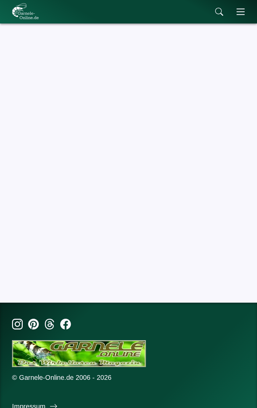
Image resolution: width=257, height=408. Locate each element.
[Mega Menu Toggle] (240, 11)
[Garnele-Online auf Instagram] (17, 325)
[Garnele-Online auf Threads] (49, 325)
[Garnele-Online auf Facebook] (65, 325)
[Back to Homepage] (25, 11)
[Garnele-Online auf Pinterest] (33, 325)
